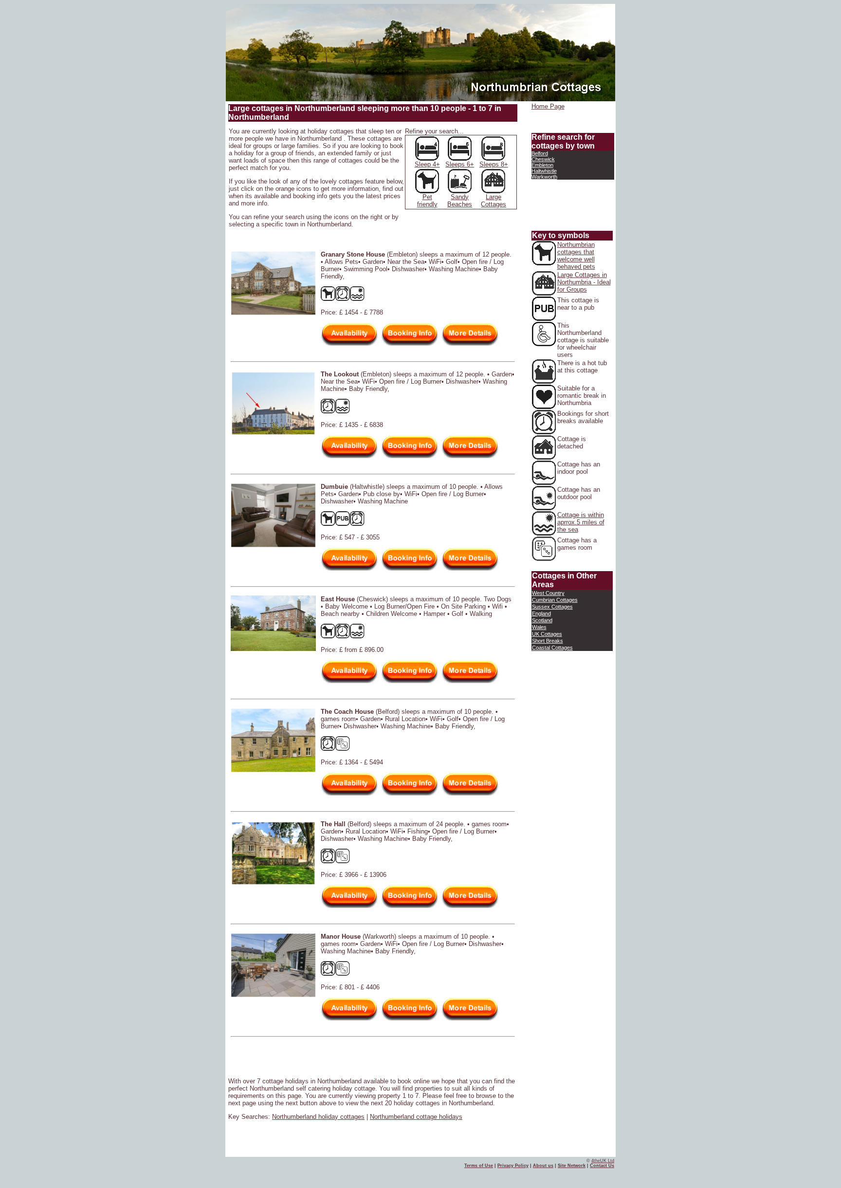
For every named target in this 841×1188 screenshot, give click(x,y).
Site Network (571, 1165)
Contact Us (602, 1165)
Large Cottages (493, 200)
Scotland (542, 620)
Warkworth (544, 177)
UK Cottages (547, 634)
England (541, 613)
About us (543, 1165)
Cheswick (543, 159)
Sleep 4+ (427, 164)
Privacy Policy (513, 1165)
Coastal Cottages (552, 647)
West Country (548, 593)
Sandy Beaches (459, 200)
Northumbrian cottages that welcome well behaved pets (576, 255)
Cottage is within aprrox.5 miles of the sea (580, 522)
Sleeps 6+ (459, 164)
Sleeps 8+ (493, 164)
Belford (539, 153)
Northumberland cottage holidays (416, 1116)
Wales (539, 627)
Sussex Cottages (552, 607)
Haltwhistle (544, 171)
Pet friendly (427, 200)
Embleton (542, 165)
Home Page (548, 106)
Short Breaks (547, 641)
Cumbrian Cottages (555, 600)
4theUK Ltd (602, 1160)
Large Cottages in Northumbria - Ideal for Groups (584, 282)
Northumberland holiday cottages (318, 1116)
